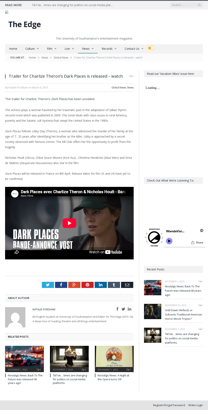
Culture (30, 49)
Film (49, 49)
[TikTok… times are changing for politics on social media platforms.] (69, 358)
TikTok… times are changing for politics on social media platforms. (73, 5)
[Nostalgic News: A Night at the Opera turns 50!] (114, 358)
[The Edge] (23, 23)
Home (13, 49)
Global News (119, 87)
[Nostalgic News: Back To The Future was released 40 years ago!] (24, 358)
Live (67, 49)
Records (107, 49)
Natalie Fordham (43, 309)
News (86, 49)
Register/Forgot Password (169, 405)
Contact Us (132, 49)
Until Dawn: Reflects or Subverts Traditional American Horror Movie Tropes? (183, 314)
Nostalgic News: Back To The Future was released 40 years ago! (25, 379)
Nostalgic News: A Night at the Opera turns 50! (113, 377)
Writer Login (195, 405)
